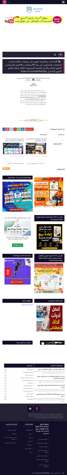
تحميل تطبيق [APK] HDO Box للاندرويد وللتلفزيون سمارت (50, 395)
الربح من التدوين (29, 375)
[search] (4, 2)
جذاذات (29, 437)
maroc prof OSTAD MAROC (42, 473)
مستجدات (29, 445)
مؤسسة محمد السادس (41, 456)
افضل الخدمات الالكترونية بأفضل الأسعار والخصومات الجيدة (51, 386)
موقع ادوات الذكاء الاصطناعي (44, 466)
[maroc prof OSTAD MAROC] (34, 9)
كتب (30, 452)
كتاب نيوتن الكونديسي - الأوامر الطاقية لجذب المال (51, 369)
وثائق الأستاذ (30, 399)
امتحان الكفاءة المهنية (27, 380)
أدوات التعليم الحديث (28, 372)
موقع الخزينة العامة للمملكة (43, 451)
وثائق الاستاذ (28, 430)
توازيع (30, 434)
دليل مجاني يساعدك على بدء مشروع (10, 438)
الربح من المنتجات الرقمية (26, 378)
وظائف (14, 434)
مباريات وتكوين (29, 396)
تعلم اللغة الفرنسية (28, 391)
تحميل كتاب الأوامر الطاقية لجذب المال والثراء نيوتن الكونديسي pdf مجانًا (51, 377)
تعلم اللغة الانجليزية (28, 388)
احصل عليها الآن (17, 245)
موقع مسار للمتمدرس (42, 443)
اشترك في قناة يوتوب (27, 304)
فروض (29, 441)
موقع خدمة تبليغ (43, 447)
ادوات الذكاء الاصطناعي (10, 443)
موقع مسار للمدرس (42, 439)
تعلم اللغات (30, 383)
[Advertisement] (33, 39)
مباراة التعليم (28, 448)
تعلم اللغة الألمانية (28, 386)
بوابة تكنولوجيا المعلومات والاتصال (42, 460)
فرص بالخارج (30, 394)
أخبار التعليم (30, 370)
